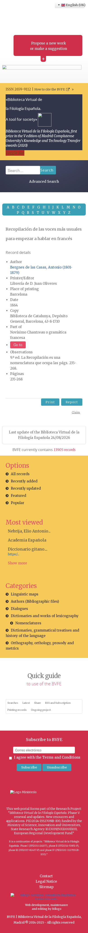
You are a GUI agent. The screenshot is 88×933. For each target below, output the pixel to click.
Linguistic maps (24, 594)
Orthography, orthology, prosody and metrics (40, 646)
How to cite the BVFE (49, 89)
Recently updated (26, 488)
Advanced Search (44, 181)
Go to (18, 345)
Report (72, 402)
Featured (18, 495)
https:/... (13, 554)
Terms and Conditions (61, 757)
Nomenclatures (28, 623)
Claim (76, 412)
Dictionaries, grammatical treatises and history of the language (42, 633)
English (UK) (75, 5)
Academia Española (27, 540)
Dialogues (19, 609)
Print (50, 402)
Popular (17, 503)
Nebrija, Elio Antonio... (29, 531)
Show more (17, 563)
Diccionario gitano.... (27, 549)
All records (20, 474)
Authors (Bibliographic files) (35, 601)
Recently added (24, 481)
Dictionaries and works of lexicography (45, 616)
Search (46, 170)
